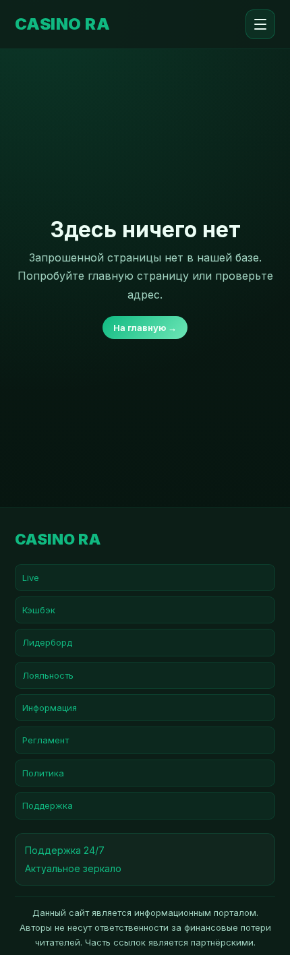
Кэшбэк (38, 610)
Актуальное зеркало (73, 868)
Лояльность (48, 675)
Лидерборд (47, 642)
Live (30, 577)
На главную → (145, 327)
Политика (43, 773)
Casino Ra (62, 24)
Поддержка (47, 805)
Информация (49, 707)
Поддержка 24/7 (65, 850)
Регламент (45, 740)
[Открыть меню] (260, 24)
